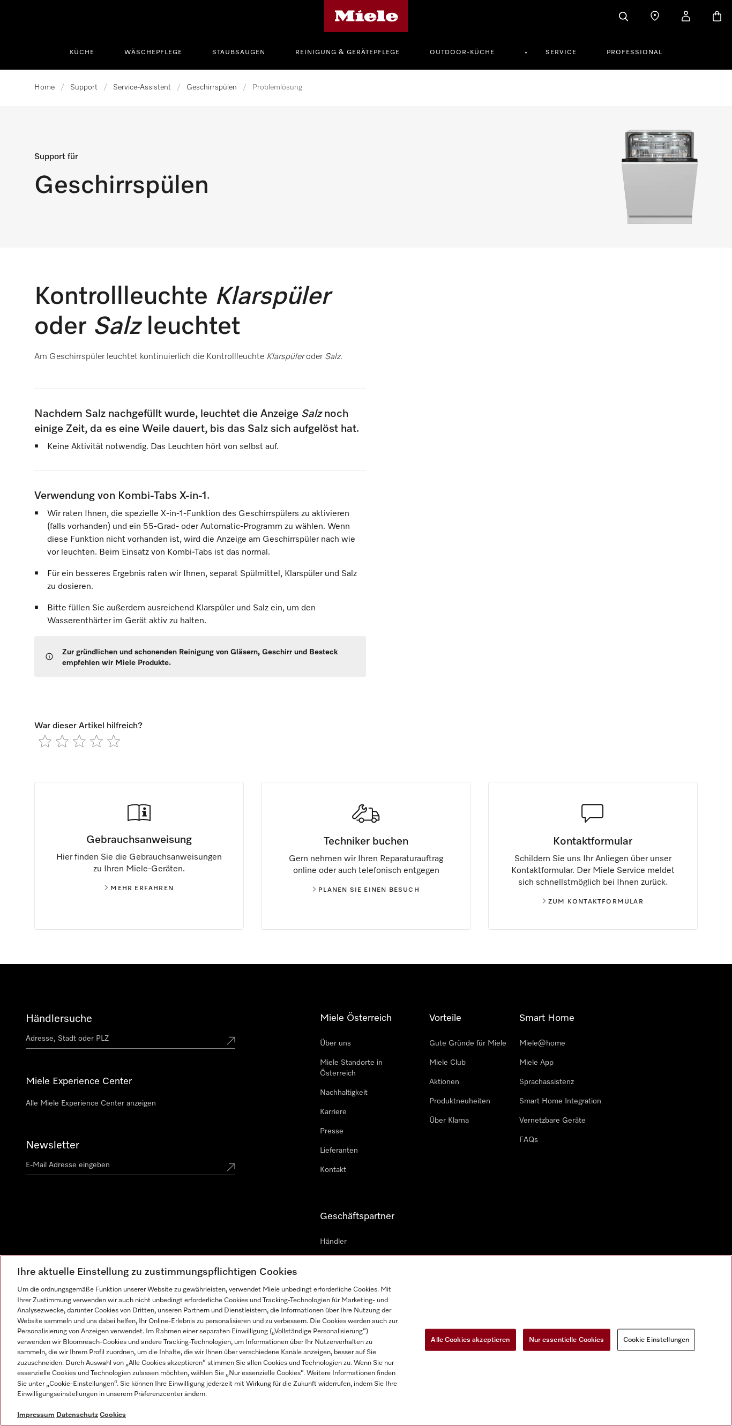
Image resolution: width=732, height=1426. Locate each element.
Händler (333, 1241)
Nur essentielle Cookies (566, 1339)
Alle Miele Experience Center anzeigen (91, 1103)
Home (44, 87)
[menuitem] (88, 51)
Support (84, 87)
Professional (634, 52)
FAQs (528, 1140)
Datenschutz (77, 1415)
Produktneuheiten (459, 1101)
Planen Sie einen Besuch (369, 890)
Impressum (36, 1415)
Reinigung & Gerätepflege (347, 52)
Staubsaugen (238, 52)
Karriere (333, 1112)
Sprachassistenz (546, 1082)
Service (561, 52)
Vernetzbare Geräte (552, 1120)
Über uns (335, 1043)
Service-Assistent (142, 87)
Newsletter (52, 1145)
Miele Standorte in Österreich (351, 1068)
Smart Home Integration (560, 1101)
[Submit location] (231, 1040)
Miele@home (542, 1043)
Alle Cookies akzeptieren (470, 1339)
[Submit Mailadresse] (231, 1167)
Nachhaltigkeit (344, 1092)
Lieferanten (339, 1150)
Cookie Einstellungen (656, 1339)
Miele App (536, 1062)
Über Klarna (449, 1120)
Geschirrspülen (211, 87)
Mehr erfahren (142, 888)
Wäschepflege (153, 52)
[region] (366, 1340)
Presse (331, 1131)
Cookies (113, 1415)
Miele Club (447, 1062)
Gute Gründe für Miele (467, 1043)
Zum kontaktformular (596, 902)
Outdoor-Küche (462, 52)
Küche (82, 52)
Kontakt (333, 1170)
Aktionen (444, 1082)
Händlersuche (59, 1018)
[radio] (45, 741)
